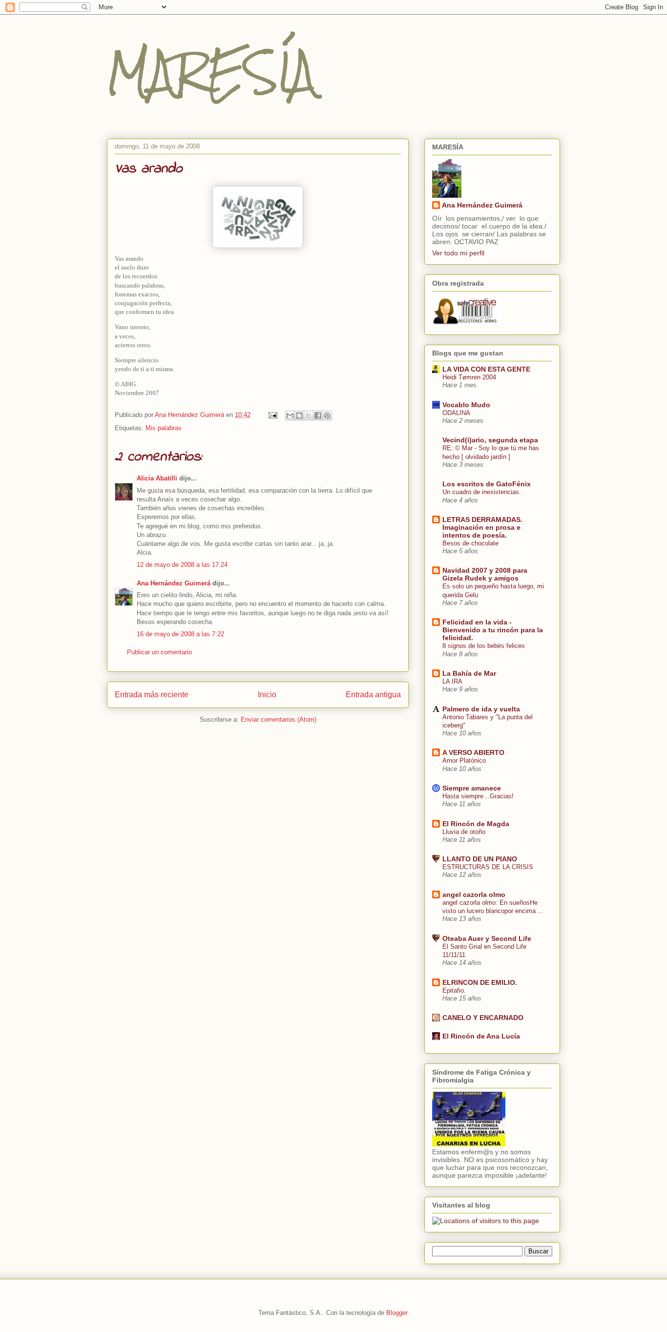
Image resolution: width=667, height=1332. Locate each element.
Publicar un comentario (159, 652)
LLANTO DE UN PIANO (479, 859)
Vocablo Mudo (466, 405)
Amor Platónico (464, 760)
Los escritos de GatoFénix (486, 484)
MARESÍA (211, 72)
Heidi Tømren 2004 (469, 377)
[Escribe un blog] (299, 415)
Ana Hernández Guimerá (173, 583)
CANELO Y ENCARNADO (482, 1017)
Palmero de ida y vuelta (481, 709)
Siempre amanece (471, 788)
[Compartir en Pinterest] (327, 415)
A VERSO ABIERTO (473, 752)
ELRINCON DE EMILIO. (479, 982)
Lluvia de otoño (463, 831)
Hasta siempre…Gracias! (478, 796)
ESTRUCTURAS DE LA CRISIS (487, 867)
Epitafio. (454, 990)
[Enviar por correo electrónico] (290, 415)
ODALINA (456, 412)
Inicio (267, 694)
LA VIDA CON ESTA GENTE (486, 369)
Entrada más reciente (151, 694)
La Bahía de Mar (469, 673)
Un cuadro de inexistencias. (481, 492)
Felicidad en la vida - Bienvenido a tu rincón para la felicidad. (492, 630)
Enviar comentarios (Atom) (278, 719)
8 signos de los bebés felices (483, 645)
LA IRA (452, 681)
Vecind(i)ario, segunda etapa (490, 440)
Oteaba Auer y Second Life (486, 938)
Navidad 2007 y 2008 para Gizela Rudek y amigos (484, 574)
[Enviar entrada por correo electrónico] (272, 414)
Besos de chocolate (470, 543)
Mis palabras (164, 428)
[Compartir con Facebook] (318, 415)
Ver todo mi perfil (458, 253)
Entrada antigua (373, 694)
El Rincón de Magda (475, 824)
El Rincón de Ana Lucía (481, 1036)
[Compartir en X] (308, 415)
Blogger (396, 1312)
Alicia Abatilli (157, 478)
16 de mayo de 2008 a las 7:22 (180, 634)
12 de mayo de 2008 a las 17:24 (182, 564)
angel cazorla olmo (473, 894)
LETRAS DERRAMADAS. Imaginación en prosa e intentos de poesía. (482, 527)
